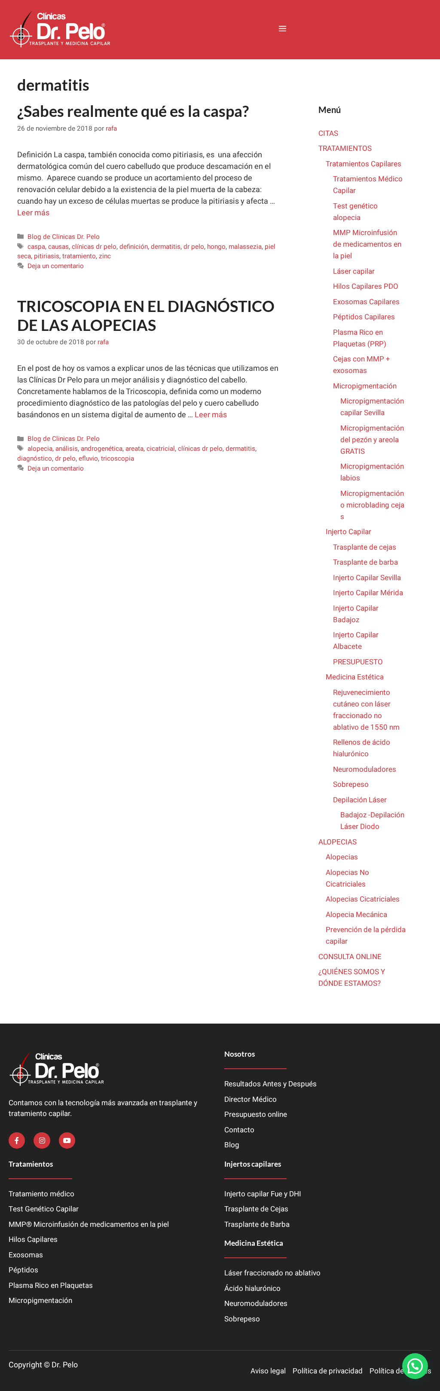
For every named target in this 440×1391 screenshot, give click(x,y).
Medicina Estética (355, 677)
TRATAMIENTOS (345, 148)
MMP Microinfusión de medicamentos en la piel (367, 244)
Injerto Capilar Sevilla (367, 577)
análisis (66, 448)
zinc (105, 256)
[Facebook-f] (17, 1140)
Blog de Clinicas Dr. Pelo (64, 237)
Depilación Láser (360, 800)
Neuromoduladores (365, 769)
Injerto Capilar (348, 531)
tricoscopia (117, 458)
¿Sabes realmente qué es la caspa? (133, 110)
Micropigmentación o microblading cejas (372, 505)
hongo (216, 246)
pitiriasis (46, 256)
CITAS (328, 133)
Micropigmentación (365, 386)
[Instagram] (42, 1140)
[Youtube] (67, 1140)
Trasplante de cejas (364, 547)
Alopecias (342, 857)
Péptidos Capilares (364, 317)
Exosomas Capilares (366, 302)
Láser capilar (354, 271)
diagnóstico (34, 458)
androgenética (101, 448)
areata (134, 448)
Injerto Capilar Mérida (368, 592)
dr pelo (193, 246)
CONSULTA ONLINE (350, 956)
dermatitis (165, 246)
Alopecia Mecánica (356, 914)
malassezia (245, 246)
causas (58, 246)
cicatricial (161, 448)
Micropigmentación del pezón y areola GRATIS (372, 440)
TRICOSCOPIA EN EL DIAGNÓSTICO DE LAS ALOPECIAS (146, 315)
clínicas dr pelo (94, 246)
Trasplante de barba (365, 562)
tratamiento (79, 256)
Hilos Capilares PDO (365, 286)
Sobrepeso (351, 784)
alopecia (40, 448)
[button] (282, 29)
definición (133, 246)
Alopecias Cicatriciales (363, 899)
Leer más (33, 213)
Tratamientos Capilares (363, 164)
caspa (36, 246)
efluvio (88, 458)
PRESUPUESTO (358, 662)
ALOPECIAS (337, 842)
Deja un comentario (56, 266)
